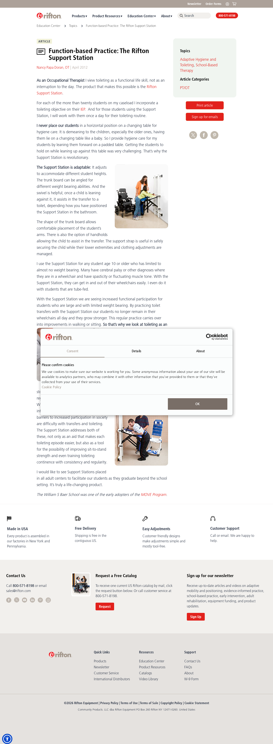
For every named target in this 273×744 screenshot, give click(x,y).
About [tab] (200, 351)
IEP (83, 109)
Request (105, 606)
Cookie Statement (196, 703)
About (165, 16)
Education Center (141, 16)
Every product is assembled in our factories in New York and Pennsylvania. (28, 541)
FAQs (188, 667)
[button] (7, 739)
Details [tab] (136, 351)
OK (197, 404)
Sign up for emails (205, 117)
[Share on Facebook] (205, 137)
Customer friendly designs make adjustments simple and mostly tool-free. (163, 541)
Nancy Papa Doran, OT (53, 67)
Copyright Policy (171, 703)
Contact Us (192, 661)
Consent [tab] (72, 351)
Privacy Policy (109, 703)
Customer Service (106, 673)
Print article (205, 105)
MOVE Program (153, 494)
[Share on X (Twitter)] (194, 137)
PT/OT (185, 87)
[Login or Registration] (228, 3)
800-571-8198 (227, 15)
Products (78, 16)
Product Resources (106, 16)
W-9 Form (191, 679)
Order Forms (213, 4)
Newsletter (194, 4)
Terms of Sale (149, 703)
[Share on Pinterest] (215, 137)
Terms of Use (129, 703)
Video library (148, 679)
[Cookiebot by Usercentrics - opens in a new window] (209, 337)
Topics (73, 26)
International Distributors (112, 679)
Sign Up (195, 617)
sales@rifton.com (18, 591)
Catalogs (145, 673)
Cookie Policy (51, 387)
